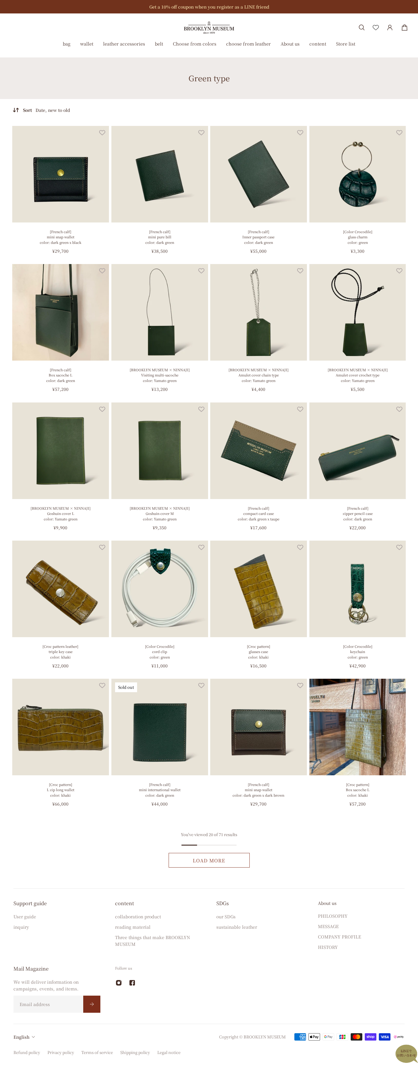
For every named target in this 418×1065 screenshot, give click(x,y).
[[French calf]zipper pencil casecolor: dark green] (357, 450)
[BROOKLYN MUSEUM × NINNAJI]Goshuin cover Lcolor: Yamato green (61, 513)
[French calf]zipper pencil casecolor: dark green (357, 513)
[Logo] (209, 27)
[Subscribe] (91, 1004)
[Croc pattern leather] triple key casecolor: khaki (60, 651)
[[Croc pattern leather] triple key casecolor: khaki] (60, 589)
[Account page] (390, 27)
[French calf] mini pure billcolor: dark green (159, 237)
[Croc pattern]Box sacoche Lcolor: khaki (357, 790)
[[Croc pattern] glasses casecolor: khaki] (258, 589)
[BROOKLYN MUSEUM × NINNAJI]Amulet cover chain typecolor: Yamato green (259, 375)
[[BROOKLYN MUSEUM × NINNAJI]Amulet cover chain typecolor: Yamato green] (258, 312)
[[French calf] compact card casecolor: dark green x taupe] (258, 450)
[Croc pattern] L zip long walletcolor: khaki (60, 790)
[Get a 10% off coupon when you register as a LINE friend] (209, 6)
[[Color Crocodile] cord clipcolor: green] (159, 589)
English (21, 1037)
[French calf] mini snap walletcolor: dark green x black (60, 237)
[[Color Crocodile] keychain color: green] (357, 589)
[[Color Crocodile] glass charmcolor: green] (357, 174)
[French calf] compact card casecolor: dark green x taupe (258, 513)
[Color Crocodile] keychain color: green (357, 651)
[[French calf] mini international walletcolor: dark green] (159, 727)
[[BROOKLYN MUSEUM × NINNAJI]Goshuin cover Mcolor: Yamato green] (159, 450)
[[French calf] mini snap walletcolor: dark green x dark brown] (258, 727)
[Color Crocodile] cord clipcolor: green (159, 651)
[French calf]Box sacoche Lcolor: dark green (60, 375)
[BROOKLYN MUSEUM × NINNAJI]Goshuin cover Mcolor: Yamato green (159, 513)
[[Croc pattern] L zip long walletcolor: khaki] (60, 727)
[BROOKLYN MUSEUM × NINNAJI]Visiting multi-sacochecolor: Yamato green (159, 375)
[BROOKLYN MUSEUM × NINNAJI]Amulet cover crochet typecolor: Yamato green (357, 375)
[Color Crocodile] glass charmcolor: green (357, 237)
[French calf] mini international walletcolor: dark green (159, 790)
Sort (46, 110)
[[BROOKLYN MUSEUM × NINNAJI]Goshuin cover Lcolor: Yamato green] (60, 450)
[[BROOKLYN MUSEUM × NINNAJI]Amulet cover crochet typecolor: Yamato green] (357, 312)
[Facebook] (132, 983)
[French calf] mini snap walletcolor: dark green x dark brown (258, 790)
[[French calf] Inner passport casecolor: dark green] (258, 174)
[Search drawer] (361, 27)
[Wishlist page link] (376, 27)
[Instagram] (118, 983)
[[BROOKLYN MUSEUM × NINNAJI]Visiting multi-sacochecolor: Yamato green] (159, 312)
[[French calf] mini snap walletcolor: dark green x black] (60, 174)
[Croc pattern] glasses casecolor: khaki (258, 651)
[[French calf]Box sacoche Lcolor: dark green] (60, 312)
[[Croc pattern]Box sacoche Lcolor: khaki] (357, 727)
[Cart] (404, 27)
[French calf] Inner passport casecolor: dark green (258, 237)
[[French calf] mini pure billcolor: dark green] (159, 174)
